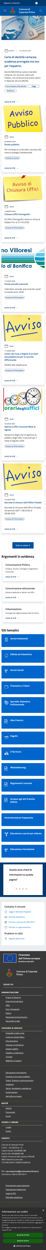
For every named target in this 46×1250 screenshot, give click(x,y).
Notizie (9, 1108)
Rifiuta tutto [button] (23, 1241)
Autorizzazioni (12, 1092)
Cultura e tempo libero (15, 1037)
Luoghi (8, 1127)
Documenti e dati (13, 1021)
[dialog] (23, 1229)
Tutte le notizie (22, 545)
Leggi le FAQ (11, 1193)
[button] (23, 1246)
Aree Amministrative (14, 1001)
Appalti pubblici (12, 1048)
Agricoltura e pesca (14, 1096)
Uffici (8, 1005)
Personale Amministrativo (16, 1017)
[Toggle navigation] (4, 10)
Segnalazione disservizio (16, 1189)
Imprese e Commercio (15, 1044)
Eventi (8, 1131)
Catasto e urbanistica (14, 1052)
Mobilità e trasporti (14, 1060)
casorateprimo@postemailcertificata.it (22, 1171)
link (10, 1230)
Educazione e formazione (16, 1072)
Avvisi (11, 50)
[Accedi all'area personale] (36, 3)
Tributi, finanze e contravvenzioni (19, 1080)
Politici (8, 1013)
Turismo (9, 1056)
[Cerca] (40, 10)
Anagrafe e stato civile (15, 1033)
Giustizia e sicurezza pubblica (18, 1076)
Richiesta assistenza (14, 1197)
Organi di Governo (13, 997)
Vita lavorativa (12, 1041)
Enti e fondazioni (13, 1009)
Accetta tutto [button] (23, 1235)
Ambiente (10, 1084)
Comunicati (10, 1112)
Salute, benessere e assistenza (18, 1088)
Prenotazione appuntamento (17, 1185)
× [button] (43, 1210)
